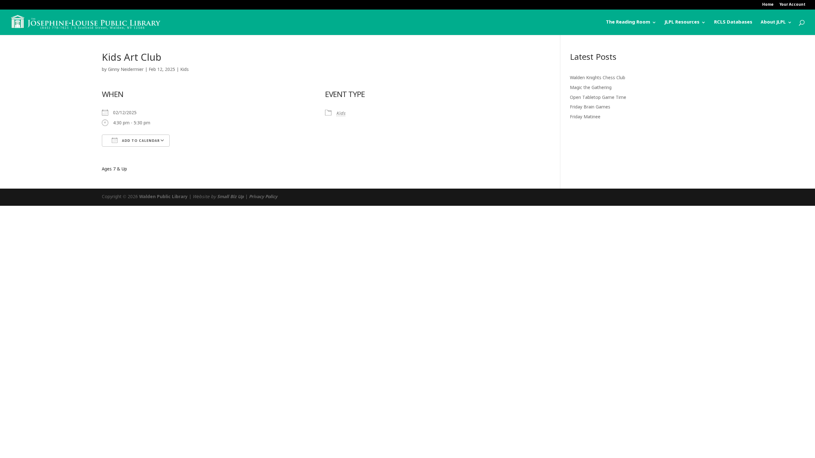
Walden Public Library (163, 197)
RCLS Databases (733, 22)
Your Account (792, 5)
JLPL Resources (682, 22)
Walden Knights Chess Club (597, 78)
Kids (184, 70)
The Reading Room (628, 22)
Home (768, 5)
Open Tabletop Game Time (598, 98)
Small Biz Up (230, 197)
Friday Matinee (585, 117)
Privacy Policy (263, 197)
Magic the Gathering (591, 88)
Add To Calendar (140, 141)
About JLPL (773, 22)
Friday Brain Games (590, 107)
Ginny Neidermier (126, 70)
